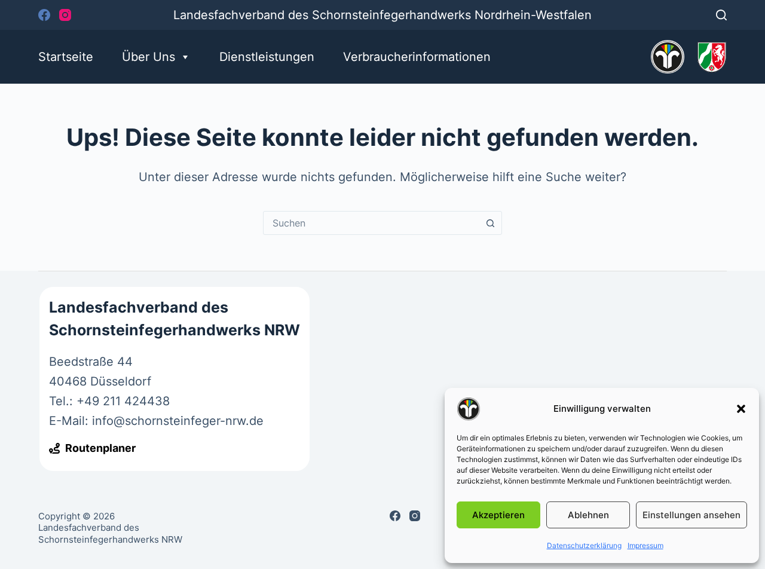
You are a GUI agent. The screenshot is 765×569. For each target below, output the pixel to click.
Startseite (65, 57)
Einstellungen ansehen (691, 515)
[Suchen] (721, 15)
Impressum (645, 545)
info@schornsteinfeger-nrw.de (178, 421)
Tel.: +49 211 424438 (109, 401)
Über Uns (148, 57)
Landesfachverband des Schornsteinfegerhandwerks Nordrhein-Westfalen (382, 15)
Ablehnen (588, 515)
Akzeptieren (498, 515)
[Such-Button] (490, 223)
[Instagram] (65, 15)
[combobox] (371, 223)
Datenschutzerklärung (584, 545)
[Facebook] (44, 15)
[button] (741, 409)
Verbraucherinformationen (417, 57)
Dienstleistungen (266, 57)
